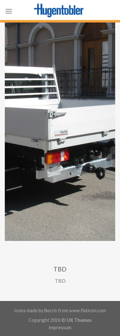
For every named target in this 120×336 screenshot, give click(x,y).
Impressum (60, 327)
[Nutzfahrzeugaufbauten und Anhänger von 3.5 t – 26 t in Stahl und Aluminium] (60, 11)
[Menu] (8, 11)
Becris (50, 310)
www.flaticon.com (87, 310)
